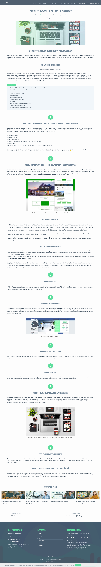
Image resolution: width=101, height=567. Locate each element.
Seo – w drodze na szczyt (49, 252)
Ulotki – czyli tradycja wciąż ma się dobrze (20, 103)
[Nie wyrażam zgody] (100, 564)
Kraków (77, 542)
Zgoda (77, 565)
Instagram (75, 537)
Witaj (34, 3)
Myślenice (81, 542)
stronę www (59, 265)
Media (11, 97)
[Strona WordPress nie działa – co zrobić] (13, 495)
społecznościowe (17, 97)
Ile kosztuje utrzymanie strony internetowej (37, 501)
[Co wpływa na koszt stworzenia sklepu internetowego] (87, 495)
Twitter (81, 537)
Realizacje (55, 3)
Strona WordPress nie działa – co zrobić (11, 501)
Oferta (45, 3)
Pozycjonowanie (14, 95)
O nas (39, 3)
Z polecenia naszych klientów (17, 105)
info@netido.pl (82, 3)
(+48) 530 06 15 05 (94, 3)
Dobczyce (69, 544)
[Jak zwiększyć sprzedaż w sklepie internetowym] (63, 495)
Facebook (69, 537)
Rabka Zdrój (78, 544)
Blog (61, 3)
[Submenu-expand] (49, 4)
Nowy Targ (83, 544)
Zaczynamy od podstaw (16, 91)
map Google (40, 150)
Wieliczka (86, 542)
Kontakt (73, 3)
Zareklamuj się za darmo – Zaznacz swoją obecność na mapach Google (27, 87)
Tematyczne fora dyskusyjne (17, 99)
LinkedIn (86, 537)
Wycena (66, 3)
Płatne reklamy (13, 101)
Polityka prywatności (50, 561)
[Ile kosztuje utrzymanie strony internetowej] (38, 495)
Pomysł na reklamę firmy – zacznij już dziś (20, 107)
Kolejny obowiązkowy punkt (17, 93)
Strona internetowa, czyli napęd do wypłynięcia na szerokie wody (26, 89)
